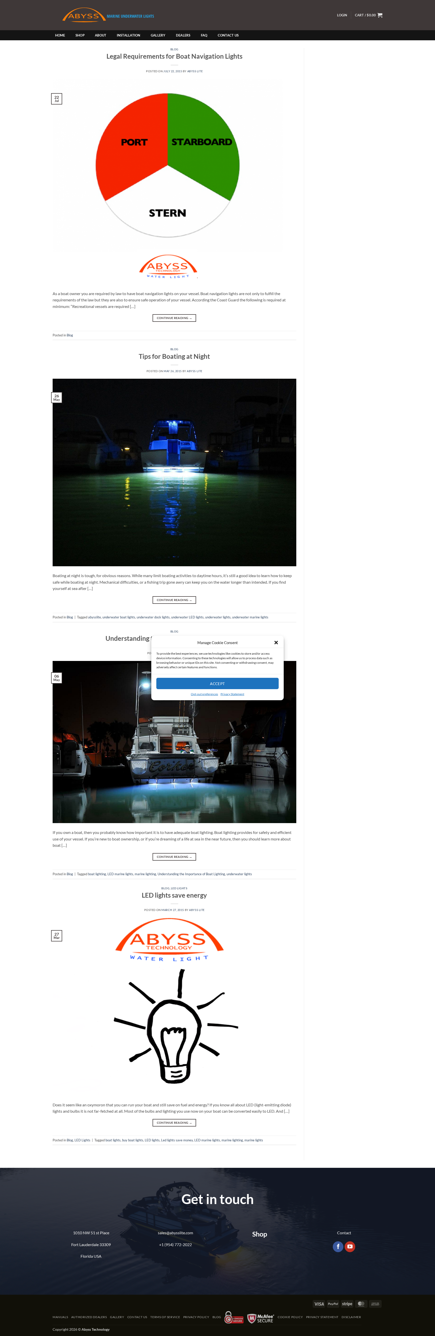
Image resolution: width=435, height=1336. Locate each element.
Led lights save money (177, 1140)
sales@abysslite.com (175, 1232)
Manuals (60, 1317)
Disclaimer (351, 1317)
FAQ (204, 35)
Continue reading (174, 318)
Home (60, 35)
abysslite (94, 617)
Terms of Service (165, 1317)
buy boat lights (132, 1140)
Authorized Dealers (89, 1317)
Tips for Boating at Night (174, 356)
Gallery (158, 35)
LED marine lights (120, 874)
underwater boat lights (118, 617)
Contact (344, 1232)
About (100, 35)
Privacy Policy (196, 1317)
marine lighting (145, 874)
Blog (174, 49)
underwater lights (218, 617)
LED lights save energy (174, 895)
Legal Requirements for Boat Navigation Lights (174, 56)
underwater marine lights (250, 617)
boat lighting (97, 874)
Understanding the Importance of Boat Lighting (191, 874)
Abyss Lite (195, 71)
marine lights (253, 1140)
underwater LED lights (187, 617)
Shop (80, 35)
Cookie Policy (290, 1317)
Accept (217, 683)
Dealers (183, 35)
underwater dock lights (153, 617)
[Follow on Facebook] (338, 1246)
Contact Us (228, 35)
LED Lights (179, 888)
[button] (276, 642)
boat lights (113, 1140)
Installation (128, 35)
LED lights (152, 1140)
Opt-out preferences (204, 694)
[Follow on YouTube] (350, 1246)
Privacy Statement (232, 694)
